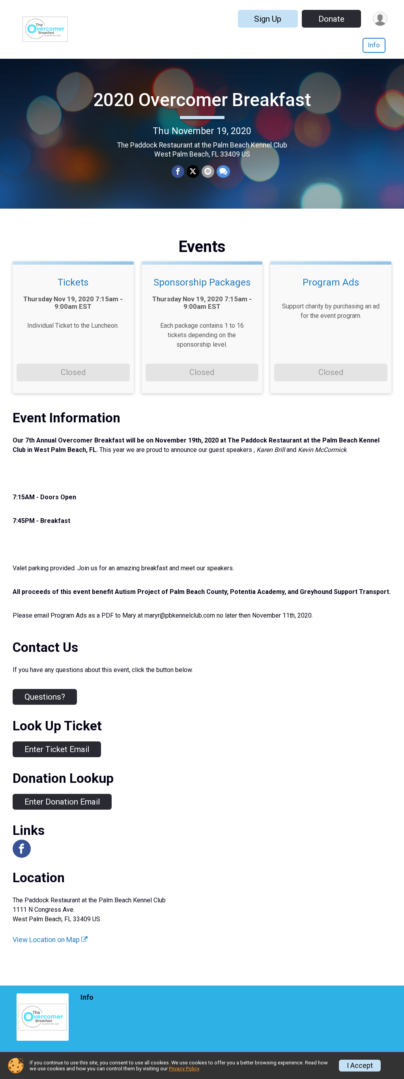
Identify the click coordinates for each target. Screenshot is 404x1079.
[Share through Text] (223, 171)
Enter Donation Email (62, 801)
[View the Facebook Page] (22, 849)
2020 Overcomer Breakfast (202, 99)
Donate (331, 19)
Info (374, 45)
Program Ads (331, 282)
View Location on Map (47, 940)
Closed (73, 372)
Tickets (73, 282)
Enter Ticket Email (56, 749)
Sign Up (267, 19)
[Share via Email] (208, 171)
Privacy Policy (184, 1069)
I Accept (360, 1066)
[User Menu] (380, 18)
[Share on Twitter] (193, 171)
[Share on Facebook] (178, 171)
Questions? (44, 697)
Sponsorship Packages (202, 282)
